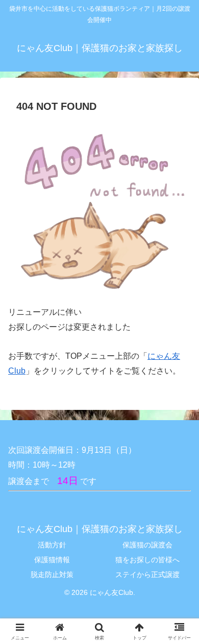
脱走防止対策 (52, 574)
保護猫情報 (52, 560)
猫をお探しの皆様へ (147, 560)
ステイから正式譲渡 (147, 574)
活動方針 (52, 545)
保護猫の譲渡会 (147, 545)
